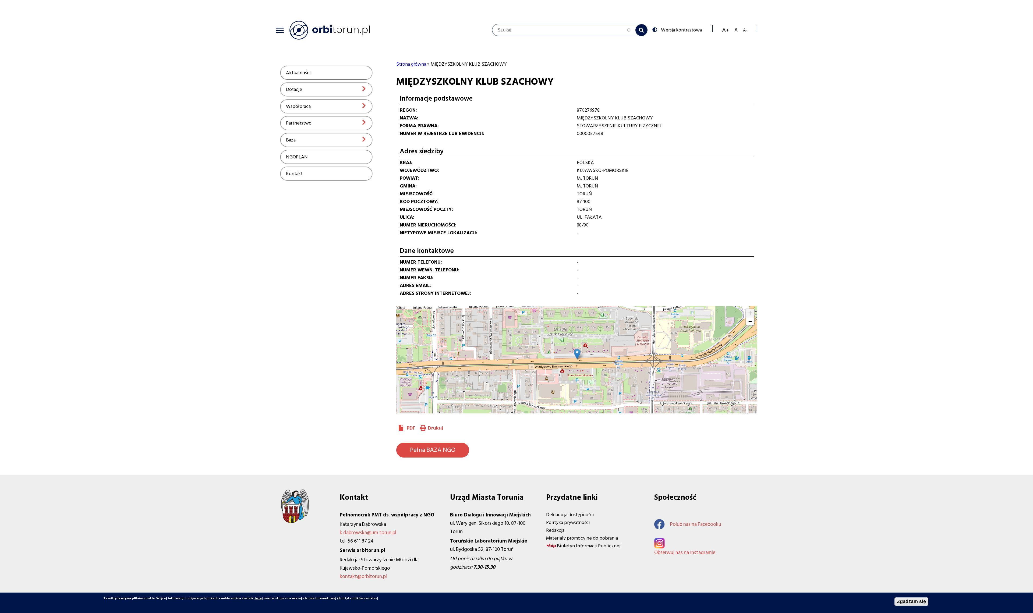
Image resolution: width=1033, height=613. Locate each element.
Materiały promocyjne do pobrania (582, 538)
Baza (291, 140)
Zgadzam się (911, 601)
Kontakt (294, 174)
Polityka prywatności (568, 522)
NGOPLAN (297, 157)
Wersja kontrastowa (681, 29)
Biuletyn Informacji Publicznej (588, 546)
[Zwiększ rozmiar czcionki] (725, 30)
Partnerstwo (299, 123)
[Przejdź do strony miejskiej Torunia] (295, 521)
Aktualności (298, 73)
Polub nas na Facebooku (695, 524)
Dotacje (294, 89)
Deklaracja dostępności (570, 515)
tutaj (258, 598)
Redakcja (555, 530)
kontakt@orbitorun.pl (363, 576)
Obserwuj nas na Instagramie (684, 552)
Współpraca (298, 106)
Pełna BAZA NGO (432, 450)
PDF (411, 428)
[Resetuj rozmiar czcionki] (736, 30)
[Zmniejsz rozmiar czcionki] (745, 30)
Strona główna (411, 64)
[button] (577, 354)
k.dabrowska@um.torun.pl (368, 533)
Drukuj (435, 428)
